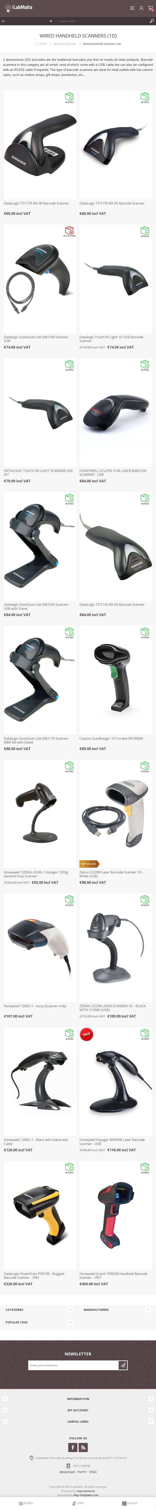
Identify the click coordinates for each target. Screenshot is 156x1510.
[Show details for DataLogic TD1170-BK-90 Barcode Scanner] (40, 145)
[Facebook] (72, 1447)
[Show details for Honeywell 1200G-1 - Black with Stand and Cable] (40, 1081)
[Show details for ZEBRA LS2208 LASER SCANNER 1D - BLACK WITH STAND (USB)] (115, 948)
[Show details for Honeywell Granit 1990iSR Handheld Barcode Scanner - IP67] (115, 1215)
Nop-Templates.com (86, 1495)
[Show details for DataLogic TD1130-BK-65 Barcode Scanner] (115, 546)
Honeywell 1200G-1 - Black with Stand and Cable (35, 1142)
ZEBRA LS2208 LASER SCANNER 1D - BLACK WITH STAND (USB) (112, 1008)
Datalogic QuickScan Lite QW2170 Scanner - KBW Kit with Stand (37, 740)
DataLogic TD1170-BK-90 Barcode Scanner (36, 203)
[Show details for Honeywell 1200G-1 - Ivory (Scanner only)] (40, 948)
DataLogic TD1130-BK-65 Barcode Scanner (112, 605)
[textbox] (103, 21)
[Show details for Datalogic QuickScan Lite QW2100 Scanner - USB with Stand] (40, 546)
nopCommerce (86, 1491)
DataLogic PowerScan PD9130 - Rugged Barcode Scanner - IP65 (34, 1276)
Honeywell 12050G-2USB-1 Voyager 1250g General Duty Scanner (36, 874)
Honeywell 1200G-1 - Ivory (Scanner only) (35, 1006)
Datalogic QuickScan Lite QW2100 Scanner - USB (37, 339)
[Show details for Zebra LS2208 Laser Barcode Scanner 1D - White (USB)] (115, 814)
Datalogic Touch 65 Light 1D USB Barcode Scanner (111, 339)
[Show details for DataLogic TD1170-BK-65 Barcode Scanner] (115, 145)
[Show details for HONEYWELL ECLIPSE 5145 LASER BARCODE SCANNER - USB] (115, 412)
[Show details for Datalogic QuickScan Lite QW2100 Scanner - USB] (40, 279)
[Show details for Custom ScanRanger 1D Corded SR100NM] (115, 680)
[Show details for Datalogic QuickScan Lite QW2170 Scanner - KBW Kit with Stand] (40, 680)
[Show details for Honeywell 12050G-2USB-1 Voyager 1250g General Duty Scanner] (40, 814)
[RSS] (83, 1447)
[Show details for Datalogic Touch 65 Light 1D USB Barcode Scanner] (115, 279)
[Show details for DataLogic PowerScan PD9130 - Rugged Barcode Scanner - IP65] (40, 1215)
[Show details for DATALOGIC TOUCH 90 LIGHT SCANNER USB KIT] (40, 412)
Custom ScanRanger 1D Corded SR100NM (111, 739)
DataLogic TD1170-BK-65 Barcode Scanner (112, 203)
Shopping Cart (150, 8)
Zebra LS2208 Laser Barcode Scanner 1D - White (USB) (111, 874)
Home (43, 44)
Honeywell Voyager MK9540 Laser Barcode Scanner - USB (112, 1142)
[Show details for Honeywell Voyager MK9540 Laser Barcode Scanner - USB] (115, 1081)
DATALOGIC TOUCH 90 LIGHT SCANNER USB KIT (38, 473)
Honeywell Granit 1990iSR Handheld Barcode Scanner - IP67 (113, 1276)
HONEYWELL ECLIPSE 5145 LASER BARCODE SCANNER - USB (113, 473)
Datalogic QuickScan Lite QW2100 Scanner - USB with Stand (37, 606)
